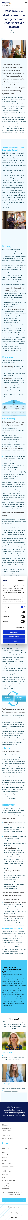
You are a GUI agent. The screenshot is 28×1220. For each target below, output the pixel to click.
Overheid (5, 1155)
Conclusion (5, 1188)
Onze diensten (6, 1163)
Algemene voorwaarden (18, 1210)
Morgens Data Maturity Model (11, 448)
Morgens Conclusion (6, 3)
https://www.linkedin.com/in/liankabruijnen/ (13, 1057)
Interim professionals (8, 1180)
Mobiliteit (5, 1160)
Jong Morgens (6, 1186)
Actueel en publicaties (8, 1166)
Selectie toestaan (14, 636)
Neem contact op (13, 1200)
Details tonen (19, 627)
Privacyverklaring (7, 1210)
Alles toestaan (14, 632)
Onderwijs (5, 1158)
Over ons (5, 1175)
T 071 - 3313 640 (6, 1135)
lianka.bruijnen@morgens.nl (12, 1059)
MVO (3, 1177)
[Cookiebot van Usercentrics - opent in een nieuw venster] (19, 580)
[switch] (23, 612)
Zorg (3, 1152)
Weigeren (14, 641)
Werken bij (5, 1183)
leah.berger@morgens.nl (11, 1091)
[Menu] (25, 2)
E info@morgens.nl (8, 1138)
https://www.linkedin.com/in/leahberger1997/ (13, 1088)
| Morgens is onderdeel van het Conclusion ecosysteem (13, 1216)
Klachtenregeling (13, 1213)
